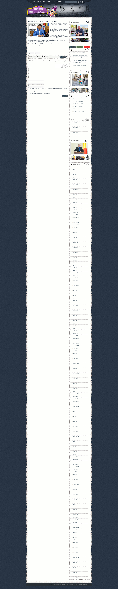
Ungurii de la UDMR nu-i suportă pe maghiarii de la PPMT (80, 63)
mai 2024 (74, 235)
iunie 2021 (75, 323)
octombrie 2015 (76, 494)
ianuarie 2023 (75, 275)
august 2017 (75, 439)
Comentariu (30, 67)
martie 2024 (75, 240)
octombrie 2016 (76, 464)
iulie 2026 (75, 169)
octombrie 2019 (76, 373)
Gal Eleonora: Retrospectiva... (79, 106)
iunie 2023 (75, 262)
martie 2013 (75, 572)
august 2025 (75, 197)
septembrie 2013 (76, 557)
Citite (72, 47)
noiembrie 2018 (76, 401)
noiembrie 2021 (76, 310)
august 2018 (75, 408)
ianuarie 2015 (75, 517)
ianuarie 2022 (75, 305)
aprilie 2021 (75, 328)
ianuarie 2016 (75, 487)
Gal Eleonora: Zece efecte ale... (79, 113)
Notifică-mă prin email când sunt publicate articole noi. (40, 93)
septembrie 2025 (76, 194)
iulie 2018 (75, 411)
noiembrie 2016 (76, 461)
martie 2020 (75, 361)
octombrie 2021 (76, 313)
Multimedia (59, 1)
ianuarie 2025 (75, 214)
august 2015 (75, 499)
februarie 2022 (76, 303)
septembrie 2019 (76, 376)
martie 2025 (75, 209)
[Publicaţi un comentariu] (63, 57)
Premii (43, 1)
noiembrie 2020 (76, 340)
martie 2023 (75, 270)
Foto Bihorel (76, 72)
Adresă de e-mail (31, 82)
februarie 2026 (76, 182)
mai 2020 (74, 356)
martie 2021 (75, 330)
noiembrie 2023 (76, 250)
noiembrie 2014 (76, 522)
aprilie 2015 (75, 509)
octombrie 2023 (76, 252)
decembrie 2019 (76, 368)
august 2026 (75, 167)
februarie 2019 (76, 393)
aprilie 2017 (75, 449)
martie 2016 (75, 481)
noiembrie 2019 (76, 371)
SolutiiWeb (88, 584)
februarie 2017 (76, 454)
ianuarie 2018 (75, 426)
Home (33, 1)
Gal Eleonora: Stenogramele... (79, 111)
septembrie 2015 (76, 497)
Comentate (79, 47)
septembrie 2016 (76, 466)
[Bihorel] (35, 11)
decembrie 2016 (76, 459)
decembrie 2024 (76, 217)
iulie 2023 (75, 260)
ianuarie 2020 (75, 366)
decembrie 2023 (76, 247)
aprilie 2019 (75, 388)
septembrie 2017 (76, 436)
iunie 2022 (75, 293)
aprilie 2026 (75, 177)
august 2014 (75, 529)
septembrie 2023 (76, 255)
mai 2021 (74, 325)
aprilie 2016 (75, 479)
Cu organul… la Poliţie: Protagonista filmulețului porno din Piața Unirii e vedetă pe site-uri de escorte (80, 60)
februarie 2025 (76, 212)
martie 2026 (75, 179)
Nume (29, 78)
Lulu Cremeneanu (76, 130)
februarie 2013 (76, 575)
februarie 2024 (76, 242)
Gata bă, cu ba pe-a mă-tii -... (78, 103)
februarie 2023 (76, 272)
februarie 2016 (76, 484)
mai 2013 (74, 567)
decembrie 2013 (76, 550)
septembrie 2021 (76, 315)
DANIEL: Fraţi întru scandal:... (79, 101)
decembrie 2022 (76, 277)
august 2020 (75, 348)
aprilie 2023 (75, 267)
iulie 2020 (75, 350)
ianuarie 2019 (75, 396)
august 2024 (75, 227)
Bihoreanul (75, 122)
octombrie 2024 (76, 222)
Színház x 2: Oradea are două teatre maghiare (80, 55)
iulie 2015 (75, 502)
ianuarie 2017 (75, 456)
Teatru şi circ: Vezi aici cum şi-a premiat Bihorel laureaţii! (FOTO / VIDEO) (79, 53)
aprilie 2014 (75, 539)
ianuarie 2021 (75, 335)
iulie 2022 (75, 290)
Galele (53, 1)
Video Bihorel (76, 140)
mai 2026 (74, 174)
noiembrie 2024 (76, 219)
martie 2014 (75, 542)
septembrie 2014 (76, 527)
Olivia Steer (75, 132)
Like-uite (87, 47)
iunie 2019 (75, 383)
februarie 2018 (76, 424)
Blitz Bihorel (46, 56)
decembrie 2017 (76, 429)
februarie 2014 (76, 544)
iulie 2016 (75, 471)
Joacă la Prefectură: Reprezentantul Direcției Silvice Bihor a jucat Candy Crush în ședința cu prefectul (80, 65)
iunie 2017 (75, 444)
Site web (29, 85)
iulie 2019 (75, 381)
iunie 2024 (75, 232)
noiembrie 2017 (76, 431)
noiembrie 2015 (76, 492)
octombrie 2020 (76, 343)
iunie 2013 (75, 565)
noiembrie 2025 (76, 189)
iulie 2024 (75, 230)
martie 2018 (75, 421)
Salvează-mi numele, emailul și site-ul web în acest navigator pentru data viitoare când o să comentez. (48, 88)
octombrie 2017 (76, 434)
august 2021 (75, 318)
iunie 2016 (75, 474)
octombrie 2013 (76, 555)
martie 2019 (75, 391)
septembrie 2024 (76, 224)
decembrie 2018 (76, 398)
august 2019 (75, 378)
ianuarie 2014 (75, 547)
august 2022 (75, 287)
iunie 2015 (75, 504)
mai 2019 (74, 386)
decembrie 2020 (76, 338)
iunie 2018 (75, 413)
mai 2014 (74, 537)
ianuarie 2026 (75, 184)
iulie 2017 (75, 441)
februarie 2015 (76, 514)
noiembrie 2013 (76, 552)
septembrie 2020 (76, 345)
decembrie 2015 (76, 489)
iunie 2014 (75, 534)
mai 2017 (74, 446)
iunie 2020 (75, 353)
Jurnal (48, 1)
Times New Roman (76, 135)
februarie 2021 (76, 333)
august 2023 (75, 257)
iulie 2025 (75, 199)
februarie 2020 (76, 363)
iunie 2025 (75, 202)
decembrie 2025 (76, 187)
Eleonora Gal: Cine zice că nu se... (79, 98)
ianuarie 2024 (75, 245)
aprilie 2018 (75, 418)
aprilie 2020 (75, 358)
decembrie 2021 (76, 308)
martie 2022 (75, 300)
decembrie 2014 (76, 519)
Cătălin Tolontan (76, 125)
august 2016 (75, 469)
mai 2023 (74, 265)
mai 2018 (74, 416)
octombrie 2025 (76, 192)
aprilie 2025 (75, 207)
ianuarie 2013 (75, 577)
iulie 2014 (75, 532)
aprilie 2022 (75, 298)
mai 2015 (74, 507)
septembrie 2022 (76, 285)
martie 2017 (75, 451)
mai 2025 (74, 204)
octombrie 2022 (76, 282)
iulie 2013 (75, 562)
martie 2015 (75, 512)
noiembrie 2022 (76, 280)
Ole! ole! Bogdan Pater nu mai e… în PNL (36, 60)
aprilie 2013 (75, 570)
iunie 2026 (75, 172)
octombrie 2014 (76, 524)
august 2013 (75, 560)
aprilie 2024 (75, 237)
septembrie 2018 (76, 406)
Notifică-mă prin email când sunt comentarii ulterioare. (40, 91)
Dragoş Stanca (75, 127)
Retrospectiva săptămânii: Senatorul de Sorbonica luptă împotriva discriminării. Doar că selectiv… (58, 61)
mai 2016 (74, 476)
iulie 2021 (75, 320)
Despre (39, 1)
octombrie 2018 (76, 403)
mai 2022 (74, 295)
